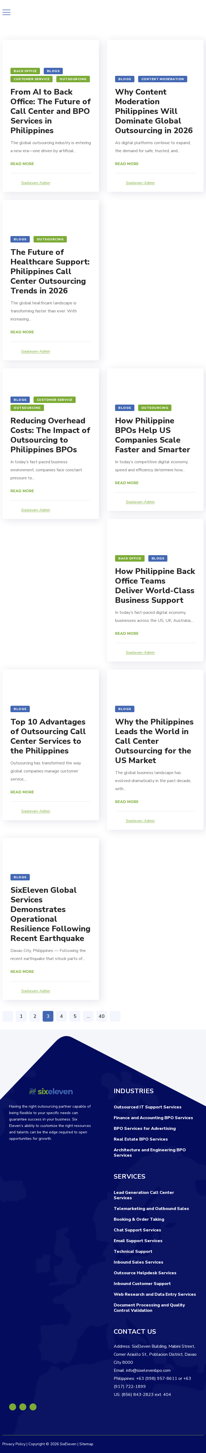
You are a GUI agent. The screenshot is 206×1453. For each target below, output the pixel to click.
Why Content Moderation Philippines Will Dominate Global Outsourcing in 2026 (154, 111)
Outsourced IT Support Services (148, 1107)
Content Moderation (162, 79)
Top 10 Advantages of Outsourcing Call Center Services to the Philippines (48, 736)
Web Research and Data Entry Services (155, 1294)
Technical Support (133, 1251)
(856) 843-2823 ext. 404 (146, 1395)
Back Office (25, 71)
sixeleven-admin (35, 182)
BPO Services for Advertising (145, 1128)
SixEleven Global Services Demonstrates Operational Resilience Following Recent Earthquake (50, 914)
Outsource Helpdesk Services (145, 1273)
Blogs (53, 71)
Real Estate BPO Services (141, 1139)
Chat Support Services (137, 1230)
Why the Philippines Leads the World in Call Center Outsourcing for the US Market (154, 741)
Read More (22, 163)
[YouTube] (33, 1406)
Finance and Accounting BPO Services (153, 1118)
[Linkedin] (22, 1406)
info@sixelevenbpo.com (148, 1370)
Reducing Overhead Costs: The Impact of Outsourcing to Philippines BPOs (50, 435)
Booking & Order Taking (139, 1219)
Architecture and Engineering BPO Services (150, 1152)
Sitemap (86, 1444)
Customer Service (31, 79)
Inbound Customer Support (142, 1284)
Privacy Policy (13, 1444)
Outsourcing (73, 79)
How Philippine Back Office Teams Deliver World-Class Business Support (155, 586)
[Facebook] (12, 1406)
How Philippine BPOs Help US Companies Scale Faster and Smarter (152, 435)
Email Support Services (138, 1241)
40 (102, 1016)
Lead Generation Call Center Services (144, 1195)
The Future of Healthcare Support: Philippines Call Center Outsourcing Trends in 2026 (50, 271)
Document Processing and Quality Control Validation (149, 1307)
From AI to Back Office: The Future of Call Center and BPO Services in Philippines (50, 111)
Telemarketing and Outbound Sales (151, 1209)
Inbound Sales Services (138, 1262)
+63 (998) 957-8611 (156, 1378)
